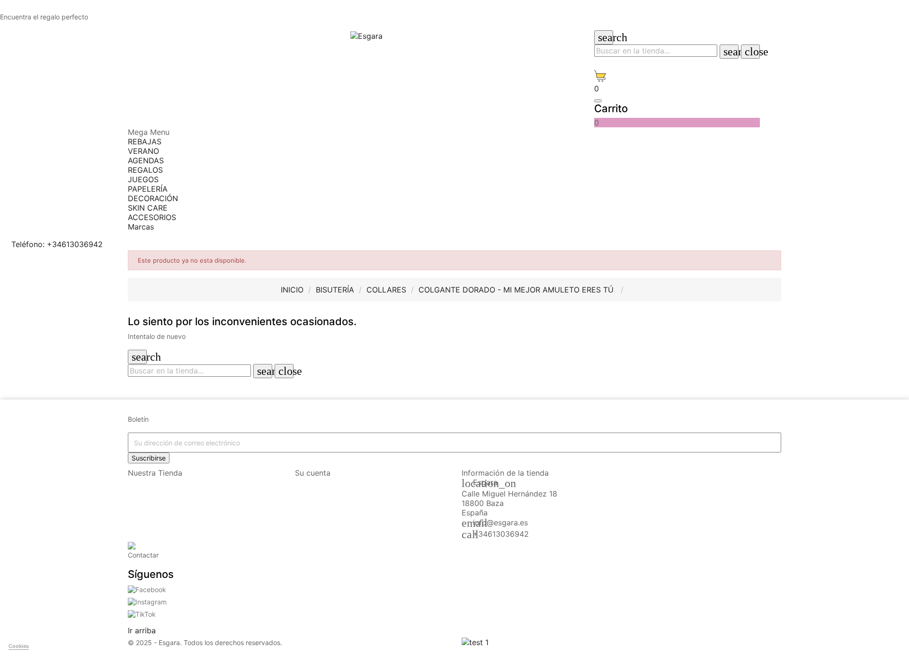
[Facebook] (147, 589)
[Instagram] (147, 601)
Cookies (19, 646)
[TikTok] (142, 613)
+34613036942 (501, 534)
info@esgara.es (500, 522)
